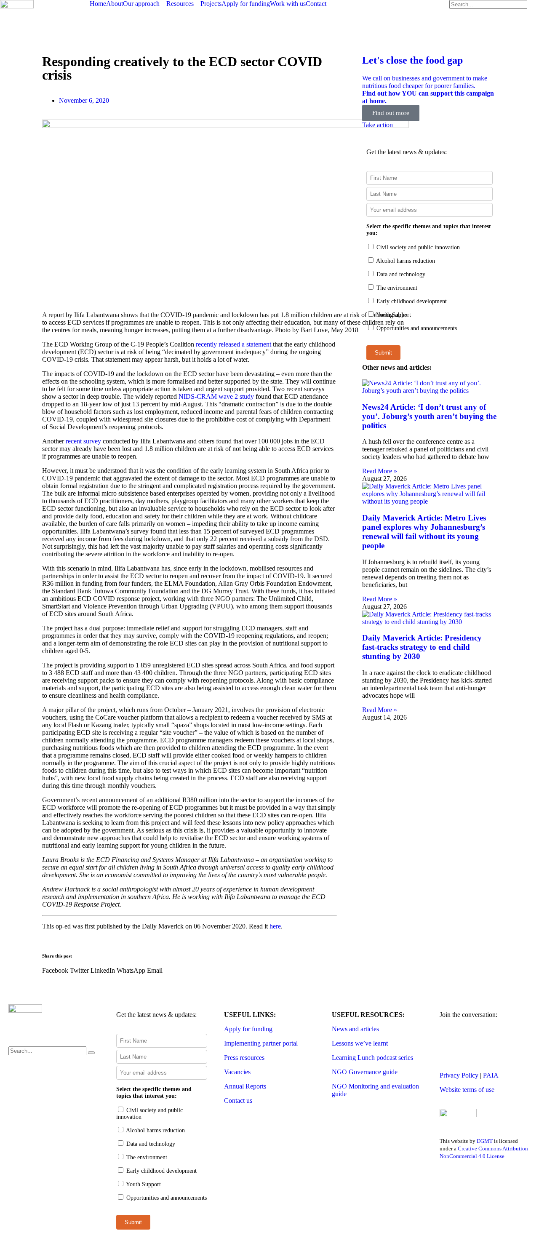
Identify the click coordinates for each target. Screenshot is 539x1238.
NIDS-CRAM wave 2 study (216, 396)
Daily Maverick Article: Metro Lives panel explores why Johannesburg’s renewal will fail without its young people (424, 531)
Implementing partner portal (261, 1043)
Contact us (238, 1100)
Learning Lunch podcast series (372, 1057)
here (275, 926)
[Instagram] (495, 1044)
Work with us (288, 3)
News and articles (355, 1029)
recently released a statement (233, 344)
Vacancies (237, 1071)
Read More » (379, 471)
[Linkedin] (518, 1044)
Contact (316, 3)
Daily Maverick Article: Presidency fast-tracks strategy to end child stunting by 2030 (422, 647)
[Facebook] (472, 1044)
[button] (55, 970)
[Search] (91, 1052)
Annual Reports (245, 1086)
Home (98, 3)
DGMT (485, 1141)
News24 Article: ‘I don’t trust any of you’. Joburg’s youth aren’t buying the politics (429, 416)
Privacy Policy (459, 1075)
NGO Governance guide (365, 1071)
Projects (210, 3)
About (114, 3)
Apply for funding (245, 3)
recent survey (83, 441)
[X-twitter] (450, 1044)
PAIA (491, 1075)
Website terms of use (467, 1089)
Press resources (244, 1057)
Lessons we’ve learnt (360, 1043)
